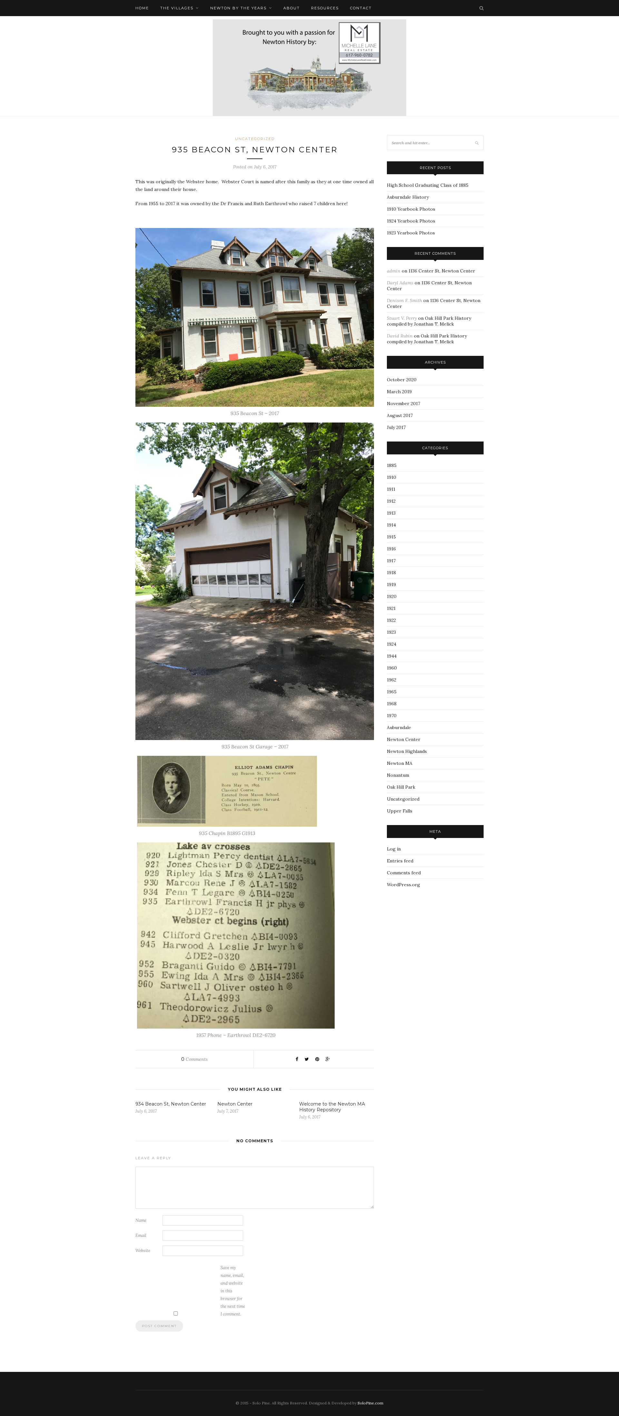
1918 (391, 572)
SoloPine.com (370, 1403)
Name (140, 1220)
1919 (391, 584)
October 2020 (402, 380)
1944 (392, 656)
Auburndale (399, 727)
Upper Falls (399, 811)
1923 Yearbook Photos (411, 233)
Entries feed (400, 861)
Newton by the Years (238, 8)
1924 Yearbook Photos (411, 221)
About (291, 8)
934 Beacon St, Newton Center (170, 1104)
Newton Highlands (407, 751)
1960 (392, 668)
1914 (391, 525)
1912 (391, 501)
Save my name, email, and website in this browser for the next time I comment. (233, 1291)
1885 (392, 465)
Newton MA (399, 763)
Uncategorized (255, 139)
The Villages (176, 8)
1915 (391, 537)
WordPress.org (403, 885)
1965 (392, 692)
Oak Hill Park (401, 787)
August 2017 (400, 415)
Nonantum (398, 775)
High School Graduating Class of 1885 (427, 185)
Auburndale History (408, 197)
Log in (394, 849)
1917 (391, 561)
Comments (194, 1059)
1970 (392, 715)
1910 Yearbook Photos (411, 209)
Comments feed (404, 873)
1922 (391, 620)
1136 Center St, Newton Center (441, 271)
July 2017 (396, 427)
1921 (391, 608)
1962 (391, 680)
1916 (391, 549)
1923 (391, 632)
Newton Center (234, 1104)
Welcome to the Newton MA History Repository (332, 1107)
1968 (392, 704)
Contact (361, 8)
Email (140, 1235)
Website (142, 1250)
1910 (391, 477)
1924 (391, 644)
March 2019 (399, 391)
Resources (325, 8)
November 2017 (403, 403)
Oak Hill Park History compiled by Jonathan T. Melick (429, 321)
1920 (392, 596)
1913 (391, 513)
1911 (391, 489)
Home (142, 8)
